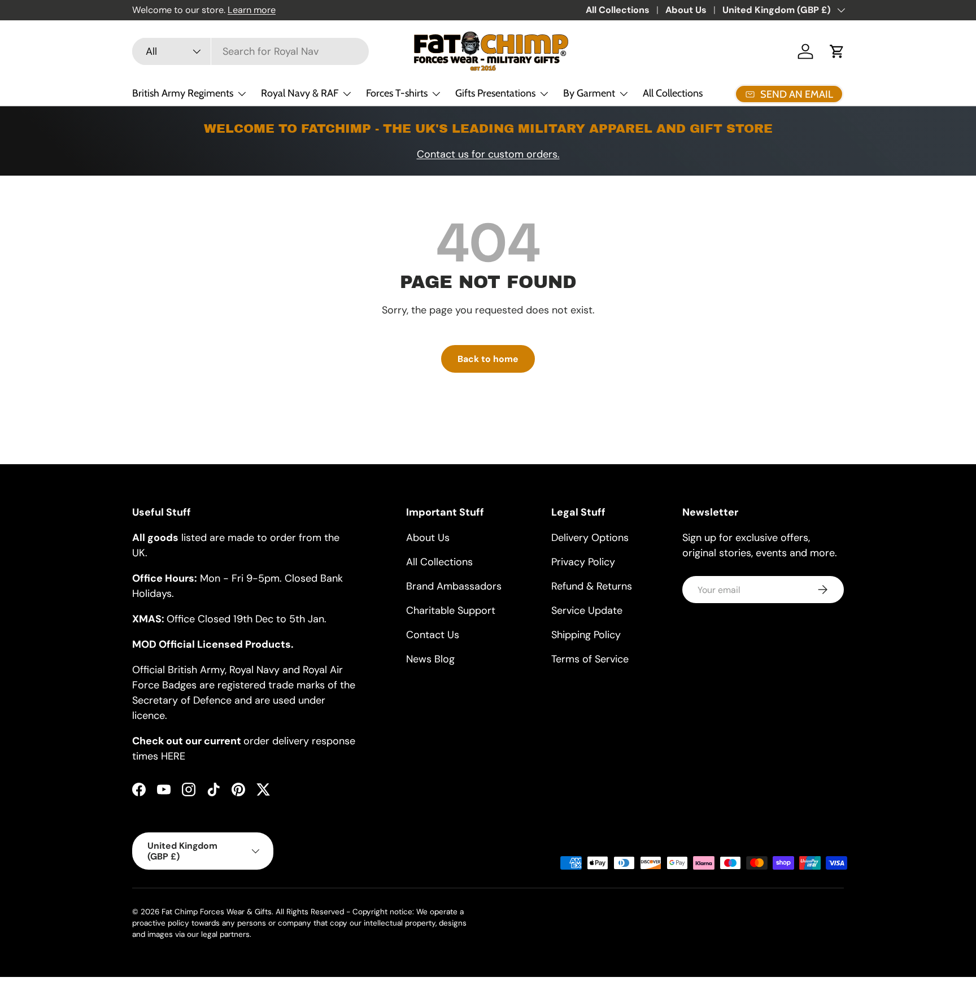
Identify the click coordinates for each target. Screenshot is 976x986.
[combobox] (250, 51)
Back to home (487, 359)
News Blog (430, 659)
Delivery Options (590, 537)
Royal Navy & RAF (299, 93)
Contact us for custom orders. (488, 154)
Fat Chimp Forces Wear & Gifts (217, 912)
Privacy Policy (583, 562)
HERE (173, 756)
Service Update (586, 610)
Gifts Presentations (495, 93)
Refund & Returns (591, 586)
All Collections (618, 10)
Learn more (252, 10)
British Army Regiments (182, 93)
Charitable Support (450, 610)
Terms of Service (590, 659)
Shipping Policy (586, 635)
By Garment (589, 93)
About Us (686, 10)
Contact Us (432, 635)
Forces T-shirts (397, 93)
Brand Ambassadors (454, 586)
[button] (837, 51)
